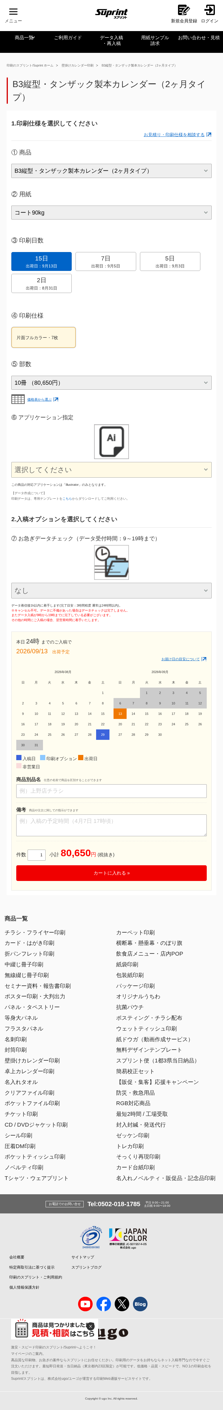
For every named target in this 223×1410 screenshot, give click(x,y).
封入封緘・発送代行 (141, 1125)
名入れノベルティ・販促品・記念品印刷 (165, 1178)
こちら (67, 498)
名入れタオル (21, 1082)
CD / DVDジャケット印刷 (36, 1125)
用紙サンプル (155, 40)
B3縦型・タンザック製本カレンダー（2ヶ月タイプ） (139, 65)
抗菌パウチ (130, 1007)
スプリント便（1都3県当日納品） (158, 1061)
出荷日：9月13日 (41, 261)
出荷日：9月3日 (170, 261)
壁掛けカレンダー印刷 (77, 65)
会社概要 (16, 1257)
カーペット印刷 (135, 932)
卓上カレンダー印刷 (29, 1071)
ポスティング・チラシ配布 (149, 1018)
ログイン (209, 20)
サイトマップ (82, 1257)
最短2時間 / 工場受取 (142, 1114)
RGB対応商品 (133, 1103)
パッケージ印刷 (135, 986)
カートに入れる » (111, 873)
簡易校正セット (135, 1071)
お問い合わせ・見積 (199, 37)
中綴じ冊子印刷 (24, 964)
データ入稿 (111, 40)
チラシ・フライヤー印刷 (35, 932)
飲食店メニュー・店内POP (149, 954)
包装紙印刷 (130, 975)
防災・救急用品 (135, 1093)
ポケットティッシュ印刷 (35, 1157)
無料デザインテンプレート (149, 1050)
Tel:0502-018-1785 (113, 1204)
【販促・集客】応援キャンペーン (157, 1082)
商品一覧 (24, 37)
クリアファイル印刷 (29, 1093)
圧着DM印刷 (20, 1146)
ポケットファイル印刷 (32, 1103)
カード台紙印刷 (135, 1167)
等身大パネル (21, 1018)
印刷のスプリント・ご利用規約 (35, 1277)
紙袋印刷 (127, 964)
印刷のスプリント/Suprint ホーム (30, 65)
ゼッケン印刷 (132, 1135)
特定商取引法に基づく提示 (32, 1267)
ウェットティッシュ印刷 (146, 1029)
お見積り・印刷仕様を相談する (174, 134)
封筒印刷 (16, 1050)
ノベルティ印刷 (24, 1167)
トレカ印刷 (130, 1146)
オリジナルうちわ (138, 996)
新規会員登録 (184, 20)
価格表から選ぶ (39, 400)
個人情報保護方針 (24, 1287)
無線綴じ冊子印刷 (27, 975)
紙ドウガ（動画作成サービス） (154, 1039)
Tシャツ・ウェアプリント (37, 1178)
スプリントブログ (86, 1267)
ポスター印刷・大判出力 (35, 996)
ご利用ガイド (68, 37)
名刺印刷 (16, 1039)
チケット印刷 (21, 1114)
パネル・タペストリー (32, 1007)
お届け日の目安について (180, 659)
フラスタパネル (24, 1029)
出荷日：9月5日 (105, 261)
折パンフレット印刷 (29, 954)
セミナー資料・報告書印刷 (38, 986)
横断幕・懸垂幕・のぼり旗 (149, 943)
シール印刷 (18, 1135)
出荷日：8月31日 (41, 283)
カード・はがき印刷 (29, 943)
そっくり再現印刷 (138, 1157)
